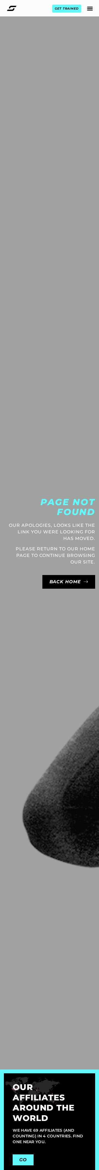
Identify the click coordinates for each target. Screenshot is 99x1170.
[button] (90, 8)
